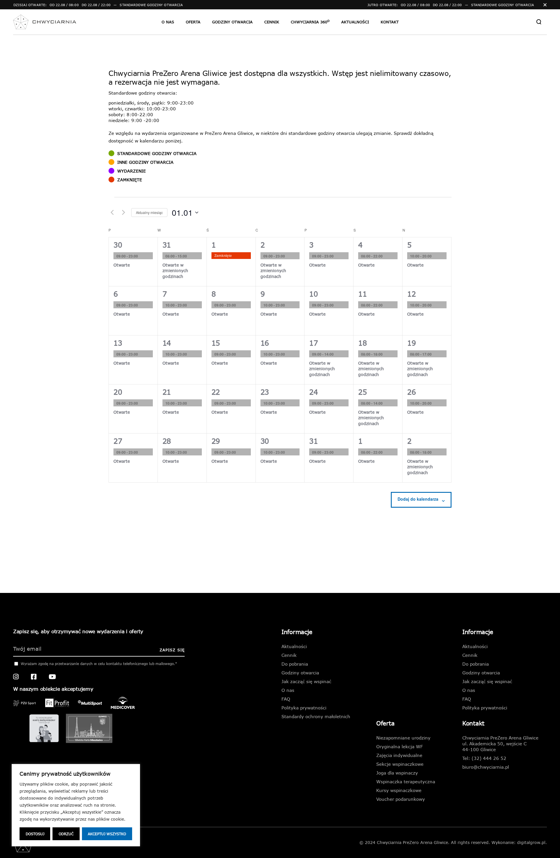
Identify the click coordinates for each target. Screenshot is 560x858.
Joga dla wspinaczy (397, 772)
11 (362, 294)
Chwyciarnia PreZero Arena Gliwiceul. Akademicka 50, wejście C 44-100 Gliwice (500, 743)
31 (166, 245)
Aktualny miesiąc (149, 212)
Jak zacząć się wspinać (306, 681)
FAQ (285, 699)
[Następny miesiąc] (123, 212)
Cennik (289, 655)
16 (264, 343)
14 (166, 343)
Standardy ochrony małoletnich (315, 716)
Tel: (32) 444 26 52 (484, 758)
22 (215, 392)
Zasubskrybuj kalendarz (418, 499)
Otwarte (121, 264)
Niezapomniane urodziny (403, 737)
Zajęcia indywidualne (399, 755)
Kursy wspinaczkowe (398, 790)
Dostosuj (35, 834)
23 (264, 392)
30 (117, 245)
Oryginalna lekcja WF (399, 746)
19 (411, 343)
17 (313, 343)
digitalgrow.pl (531, 842)
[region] (76, 805)
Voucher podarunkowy (400, 799)
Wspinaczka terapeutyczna (405, 781)
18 (362, 343)
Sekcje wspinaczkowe (400, 764)
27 (117, 441)
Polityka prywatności (303, 707)
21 (166, 392)
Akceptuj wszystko (107, 834)
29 (215, 441)
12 (411, 294)
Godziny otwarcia (300, 672)
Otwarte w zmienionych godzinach (175, 270)
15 (215, 343)
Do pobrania (294, 663)
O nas (287, 690)
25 (362, 392)
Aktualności (294, 646)
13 (117, 343)
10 (313, 294)
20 (117, 392)
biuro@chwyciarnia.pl (485, 767)
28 (166, 441)
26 (411, 392)
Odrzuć (66, 834)
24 (313, 392)
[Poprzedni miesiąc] (112, 212)
